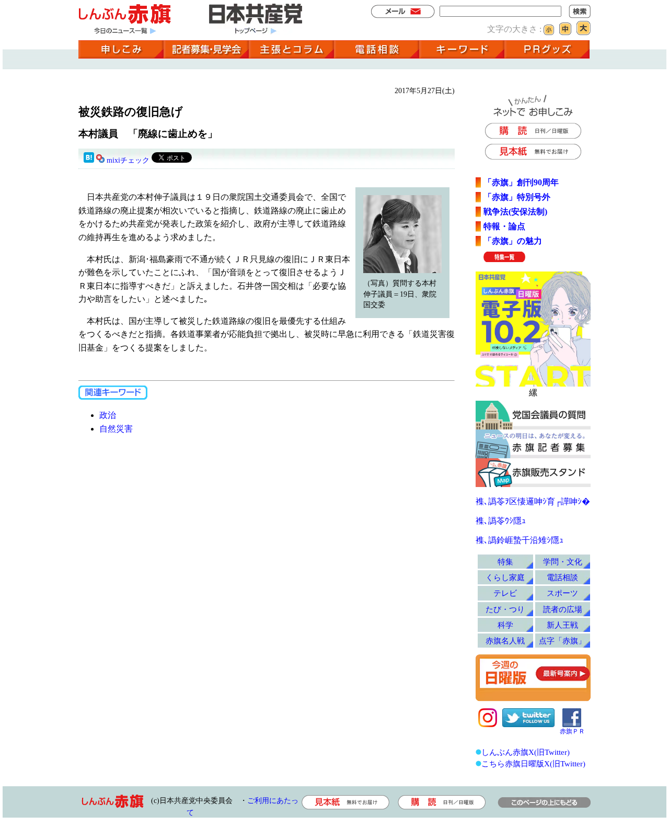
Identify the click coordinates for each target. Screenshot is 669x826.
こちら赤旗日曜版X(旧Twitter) (533, 763)
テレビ (505, 593)
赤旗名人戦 (505, 640)
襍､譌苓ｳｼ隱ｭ (501, 520)
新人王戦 (562, 624)
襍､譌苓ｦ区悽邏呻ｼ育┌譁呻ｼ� (533, 501)
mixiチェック (128, 160)
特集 (505, 561)
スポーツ (562, 593)
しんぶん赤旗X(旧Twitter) (525, 752)
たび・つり (505, 609)
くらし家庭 (505, 577)
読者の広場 (562, 609)
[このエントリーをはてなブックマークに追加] (89, 160)
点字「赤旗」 (562, 640)
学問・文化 (562, 561)
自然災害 (116, 428)
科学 (505, 624)
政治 (107, 415)
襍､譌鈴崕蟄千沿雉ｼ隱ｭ (519, 540)
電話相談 (562, 577)
